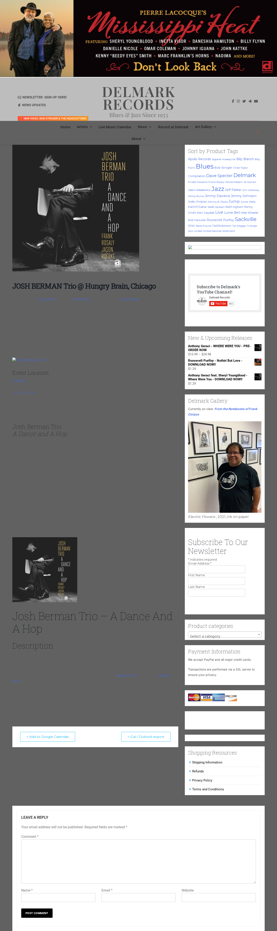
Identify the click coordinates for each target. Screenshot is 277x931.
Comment (30, 837)
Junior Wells (248, 201)
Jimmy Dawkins (217, 196)
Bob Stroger (223, 167)
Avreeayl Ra (228, 159)
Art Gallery (203, 127)
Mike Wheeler (250, 212)
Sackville (245, 219)
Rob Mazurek (197, 220)
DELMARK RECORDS (138, 97)
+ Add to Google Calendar (47, 737)
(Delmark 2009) (126, 675)
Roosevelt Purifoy (220, 220)
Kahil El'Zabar (197, 206)
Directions (19, 380)
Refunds (198, 771)
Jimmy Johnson (243, 196)
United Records (212, 231)
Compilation (196, 176)
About (136, 139)
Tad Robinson (221, 225)
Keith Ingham (234, 206)
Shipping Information (207, 762)
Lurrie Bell (232, 213)
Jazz (217, 188)
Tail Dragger (239, 226)
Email (107, 890)
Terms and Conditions (208, 789)
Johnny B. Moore (218, 201)
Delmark (244, 175)
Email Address (199, 563)
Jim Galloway (250, 190)
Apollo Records (199, 159)
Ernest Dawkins (198, 182)
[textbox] (224, 636)
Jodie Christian (197, 201)
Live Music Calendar (115, 127)
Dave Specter (219, 175)
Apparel (216, 159)
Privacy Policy (202, 780)
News (142, 127)
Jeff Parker (233, 190)
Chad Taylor (240, 167)
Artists (82, 127)
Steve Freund (203, 225)
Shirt (191, 225)
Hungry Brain (47, 299)
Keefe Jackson (216, 206)
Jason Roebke (129, 299)
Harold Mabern (234, 182)
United (198, 231)
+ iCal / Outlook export (145, 737)
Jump (234, 201)
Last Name (196, 587)
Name (27, 890)
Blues (205, 166)
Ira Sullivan (250, 182)
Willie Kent (228, 231)
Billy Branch (245, 159)
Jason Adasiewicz (199, 190)
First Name (196, 575)
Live (219, 212)
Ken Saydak (205, 212)
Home (65, 127)
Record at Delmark (173, 127)
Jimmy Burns (196, 196)
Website (188, 890)
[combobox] (224, 635)
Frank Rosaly (81, 299)
